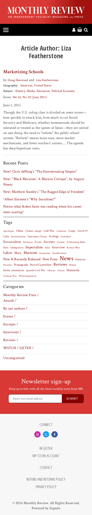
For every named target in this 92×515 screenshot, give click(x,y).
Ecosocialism (12, 242)
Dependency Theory (37, 236)
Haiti (5, 247)
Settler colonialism (13, 270)
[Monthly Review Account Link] (73, 30)
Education (43, 91)
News (66, 258)
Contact (46, 467)
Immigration (17, 247)
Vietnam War (10, 276)
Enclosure (28, 242)
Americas (26, 85)
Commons (61, 231)
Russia (72, 264)
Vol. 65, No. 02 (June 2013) (29, 97)
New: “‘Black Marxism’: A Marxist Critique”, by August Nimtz (43, 182)
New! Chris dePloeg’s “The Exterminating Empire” (40, 171)
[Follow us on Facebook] (54, 434)
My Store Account (46, 456)
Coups (71, 231)
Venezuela (72, 270)
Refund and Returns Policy (46, 479)
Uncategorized (13, 358)
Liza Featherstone (47, 80)
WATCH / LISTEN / (18, 348)
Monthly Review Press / (21, 295)
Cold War (48, 231)
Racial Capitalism (41, 265)
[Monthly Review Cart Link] (79, 30)
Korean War (73, 247)
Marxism (30, 252)
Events (38, 242)
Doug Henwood (18, 80)
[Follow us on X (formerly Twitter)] (46, 434)
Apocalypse (8, 231)
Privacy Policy (46, 486)
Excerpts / (10, 324)
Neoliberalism (59, 253)
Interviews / (12, 332)
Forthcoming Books (76, 242)
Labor (7, 252)
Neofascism (44, 253)
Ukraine (51, 270)
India (47, 247)
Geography (10, 85)
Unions (60, 270)
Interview (58, 247)
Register (46, 448)
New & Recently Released (21, 259)
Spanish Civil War (35, 270)
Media (31, 91)
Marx (17, 253)
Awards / (9, 300)
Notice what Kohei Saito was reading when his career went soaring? (42, 209)
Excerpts (49, 242)
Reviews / (10, 340)
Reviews (60, 264)
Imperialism (34, 247)
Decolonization (18, 236)
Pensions (7, 264)
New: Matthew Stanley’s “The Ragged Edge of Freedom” (44, 191)
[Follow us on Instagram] (37, 434)
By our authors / (15, 308)
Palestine (80, 259)
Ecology (54, 236)
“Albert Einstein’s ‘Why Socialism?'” (29, 199)
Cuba (6, 236)
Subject (8, 91)
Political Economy (63, 91)
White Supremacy (27, 276)
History (20, 91)
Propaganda (21, 265)
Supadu (55, 508)
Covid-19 (82, 231)
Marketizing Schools (23, 72)
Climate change (33, 231)
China (19, 231)
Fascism (61, 242)
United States (42, 85)
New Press (50, 259)
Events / (9, 316)
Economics (66, 236)
